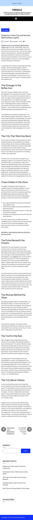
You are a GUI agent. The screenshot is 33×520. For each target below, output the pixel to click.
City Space (5, 30)
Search (6, 445)
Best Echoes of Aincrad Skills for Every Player (16, 488)
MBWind (17, 9)
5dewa (15, 257)
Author (7, 41)
